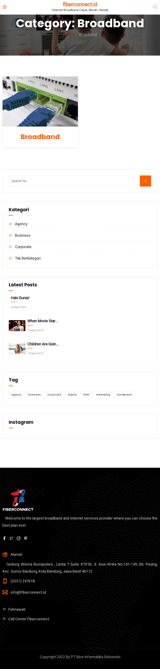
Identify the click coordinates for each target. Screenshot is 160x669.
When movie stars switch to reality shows (43, 321)
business (34, 394)
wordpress (124, 394)
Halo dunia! (20, 298)
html (87, 394)
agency (16, 394)
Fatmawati (16, 609)
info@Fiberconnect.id (28, 592)
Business (23, 235)
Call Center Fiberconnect (28, 619)
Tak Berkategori (28, 258)
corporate (54, 394)
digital (72, 394)
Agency (21, 224)
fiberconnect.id (80, 4)
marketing (103, 394)
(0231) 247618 (23, 581)
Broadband (40, 136)
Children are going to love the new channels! (43, 344)
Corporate (23, 247)
